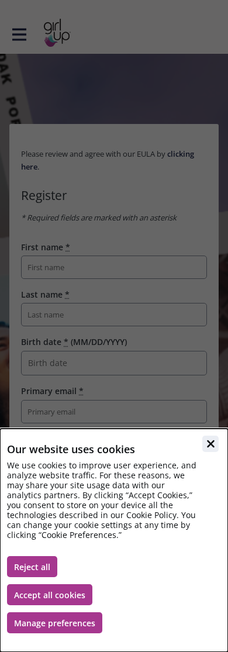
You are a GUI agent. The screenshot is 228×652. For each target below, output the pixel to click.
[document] (114, 540)
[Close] (210, 444)
